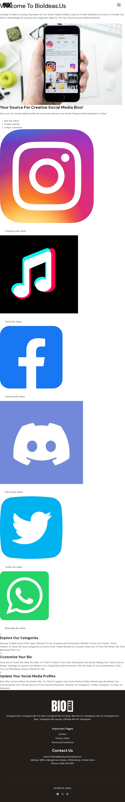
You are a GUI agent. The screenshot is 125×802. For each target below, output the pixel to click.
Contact (62, 734)
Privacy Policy (63, 738)
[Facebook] (58, 794)
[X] (62, 794)
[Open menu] (119, 5)
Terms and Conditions (62, 742)
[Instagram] (67, 794)
